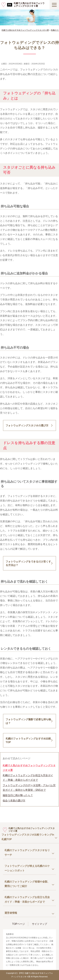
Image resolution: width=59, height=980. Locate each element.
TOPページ (18, 924)
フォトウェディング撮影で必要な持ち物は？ (28, 721)
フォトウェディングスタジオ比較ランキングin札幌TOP (28, 837)
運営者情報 (11, 912)
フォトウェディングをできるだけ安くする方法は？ (28, 563)
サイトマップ (39, 924)
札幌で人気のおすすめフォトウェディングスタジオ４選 (29, 4)
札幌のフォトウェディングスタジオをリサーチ (27, 852)
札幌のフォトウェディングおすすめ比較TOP (28, 740)
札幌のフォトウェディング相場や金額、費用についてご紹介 (27, 884)
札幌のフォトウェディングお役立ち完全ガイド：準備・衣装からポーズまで (28, 777)
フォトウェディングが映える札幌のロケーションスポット (27, 868)
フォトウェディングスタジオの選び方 (27, 425)
